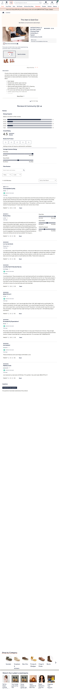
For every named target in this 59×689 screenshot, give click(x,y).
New (14, 6)
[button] (2, 3)
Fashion (50, 6)
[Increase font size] (35, 67)
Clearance (37, 6)
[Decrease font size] (37, 67)
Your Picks (8, 6)
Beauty (55, 6)
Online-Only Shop (28, 6)
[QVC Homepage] (3, 13)
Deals (2, 6)
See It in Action (22, 54)
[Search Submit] (40, 2)
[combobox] (27, 2)
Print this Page (34, 101)
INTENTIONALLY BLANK (36, 36)
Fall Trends (19, 6)
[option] (29, 9)
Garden (44, 6)
